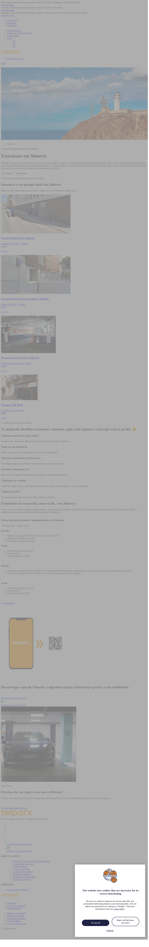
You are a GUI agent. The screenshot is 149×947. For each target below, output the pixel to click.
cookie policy (118, 909)
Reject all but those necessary (125, 921)
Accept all (95, 923)
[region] (110, 900)
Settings (110, 930)
